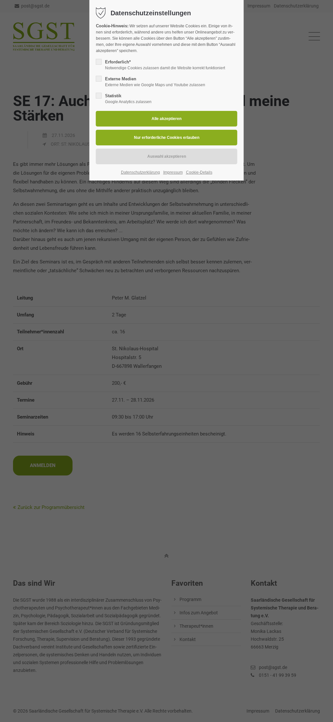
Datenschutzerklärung (140, 172)
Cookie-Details (199, 172)
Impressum (173, 172)
